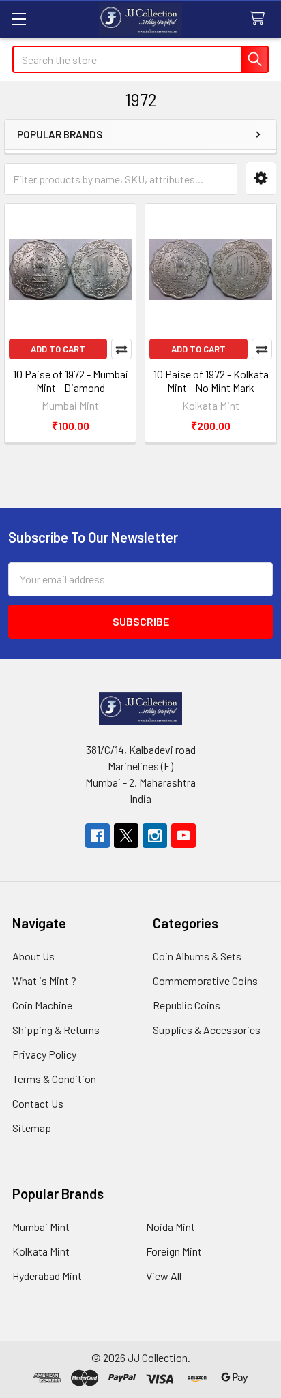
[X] (126, 835)
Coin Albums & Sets (197, 955)
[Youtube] (183, 835)
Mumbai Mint (41, 1226)
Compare (121, 349)
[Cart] (260, 18)
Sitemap (31, 1127)
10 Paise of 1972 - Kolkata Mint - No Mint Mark (211, 380)
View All (163, 1275)
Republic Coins (186, 1005)
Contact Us (37, 1103)
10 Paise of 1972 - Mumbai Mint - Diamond (70, 380)
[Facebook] (97, 835)
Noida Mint (170, 1226)
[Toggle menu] (19, 18)
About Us (33, 955)
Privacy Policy (44, 1054)
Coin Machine (42, 1005)
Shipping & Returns (56, 1029)
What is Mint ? (44, 980)
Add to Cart (58, 349)
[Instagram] (155, 835)
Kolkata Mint (41, 1251)
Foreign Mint (174, 1251)
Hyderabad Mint (47, 1275)
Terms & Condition (54, 1078)
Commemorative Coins (205, 980)
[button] (261, 178)
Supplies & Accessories (207, 1029)
